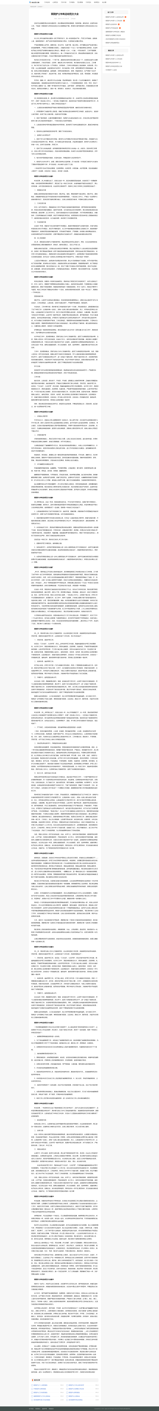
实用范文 (96, 2)
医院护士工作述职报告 (40, 1392)
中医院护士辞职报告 (40, 1389)
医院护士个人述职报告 (40, 1385)
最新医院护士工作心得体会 (42, 1396)
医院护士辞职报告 (74, 1392)
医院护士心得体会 (74, 1396)
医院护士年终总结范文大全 (114, 66)
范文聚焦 (80, 2)
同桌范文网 (33, 6)
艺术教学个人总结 (111, 70)
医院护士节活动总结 (112, 28)
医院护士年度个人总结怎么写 (115, 17)
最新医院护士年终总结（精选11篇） (115, 32)
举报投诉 (51, 1408)
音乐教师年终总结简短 (76, 1400)
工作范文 (88, 2)
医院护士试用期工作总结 (76, 1389)
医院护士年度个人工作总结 (114, 20)
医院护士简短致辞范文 (112, 42)
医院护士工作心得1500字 (76, 1385)
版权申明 (44, 1408)
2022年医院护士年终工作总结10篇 (115, 39)
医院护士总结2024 (111, 24)
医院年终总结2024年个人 (113, 62)
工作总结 (47, 2)
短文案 (104, 2)
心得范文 (55, 2)
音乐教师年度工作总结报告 (42, 1400)
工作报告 (72, 2)
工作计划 (63, 2)
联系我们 (38, 1408)
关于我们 (31, 1408)
